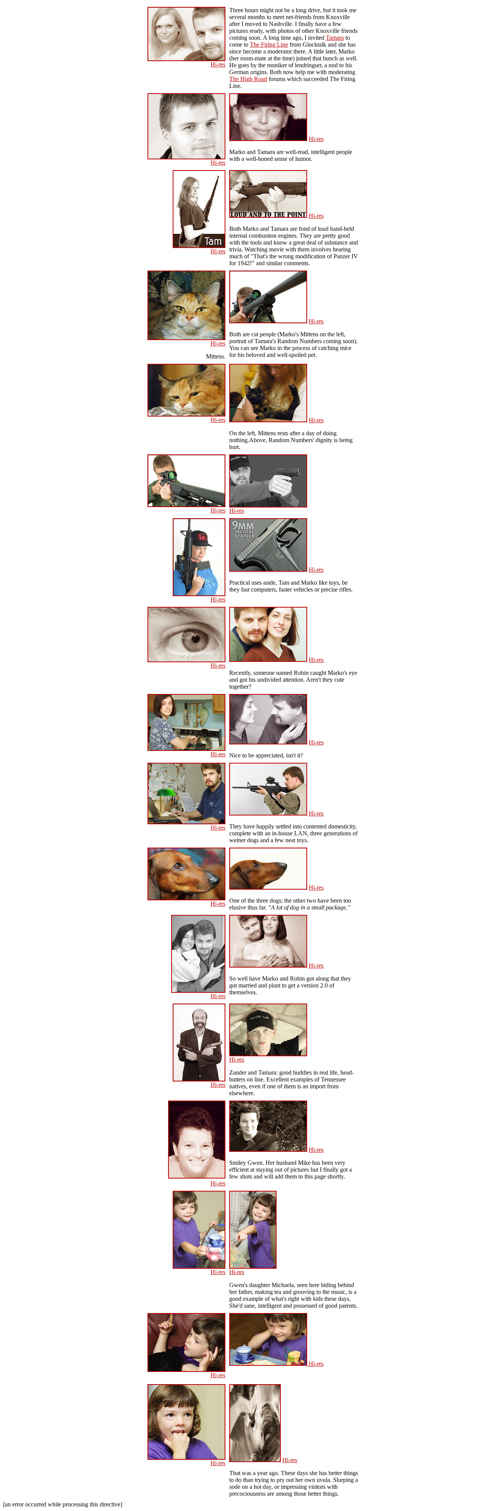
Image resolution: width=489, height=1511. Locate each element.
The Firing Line (269, 44)
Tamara (335, 37)
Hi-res (217, 64)
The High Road (248, 79)
